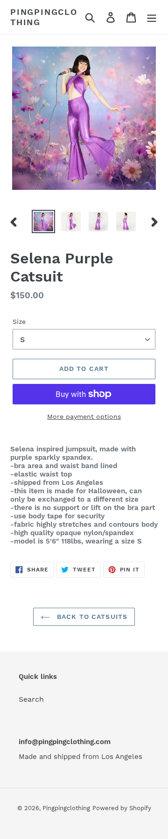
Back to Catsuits (91, 616)
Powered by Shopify (121, 808)
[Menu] (151, 17)
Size (19, 321)
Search (31, 699)
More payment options (84, 416)
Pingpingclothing (43, 17)
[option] (43, 221)
